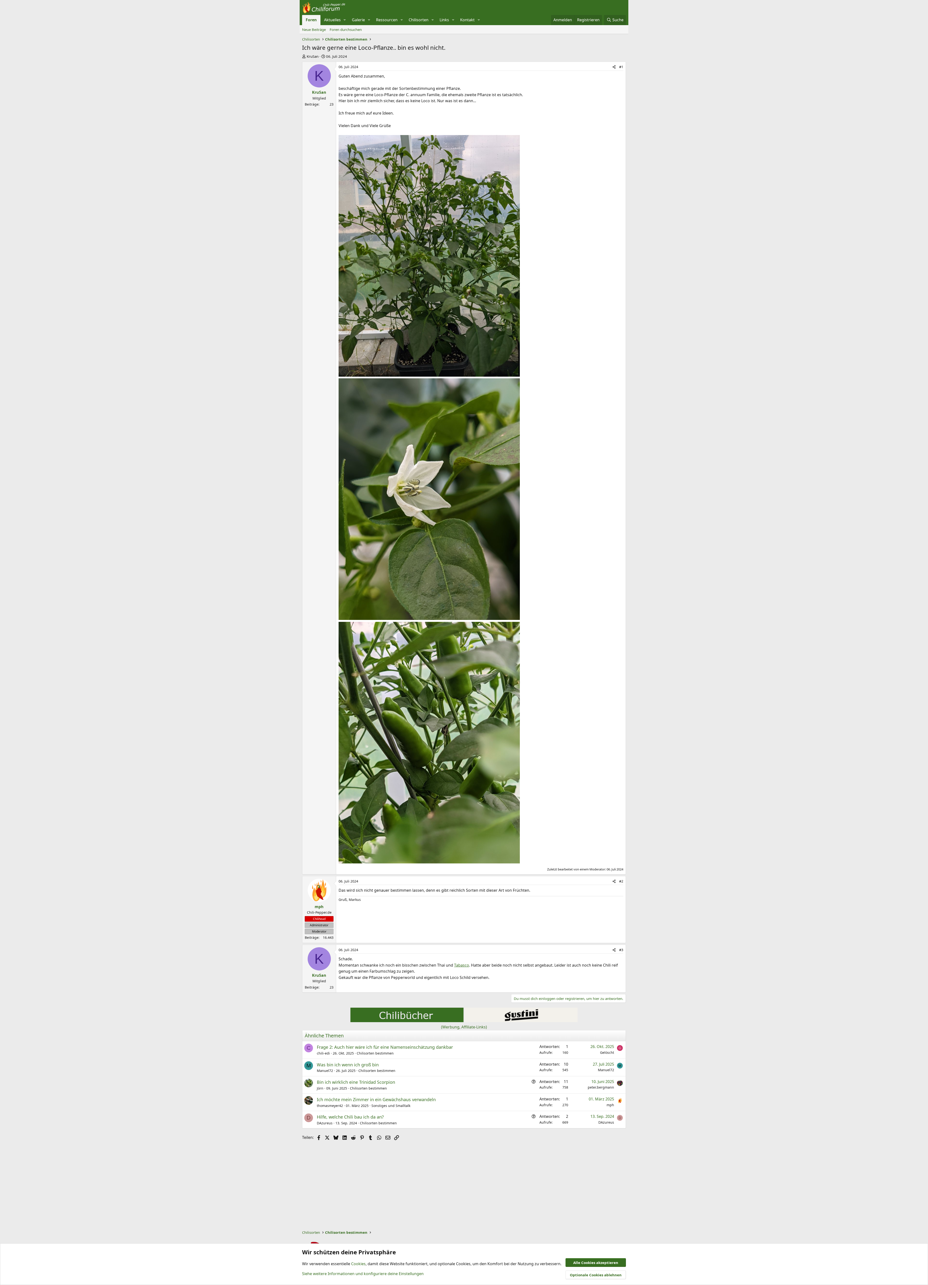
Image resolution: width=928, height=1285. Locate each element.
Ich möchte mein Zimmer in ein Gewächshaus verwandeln (376, 1099)
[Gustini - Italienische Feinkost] (521, 1020)
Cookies (358, 1263)
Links (444, 19)
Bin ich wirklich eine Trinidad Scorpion (356, 1082)
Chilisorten (418, 19)
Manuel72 (325, 1070)
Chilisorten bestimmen (375, 1053)
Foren (311, 19)
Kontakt (467, 19)
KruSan (313, 56)
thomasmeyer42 (330, 1105)
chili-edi (323, 1053)
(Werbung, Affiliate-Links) (464, 1027)
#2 (621, 881)
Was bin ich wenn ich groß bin (348, 1065)
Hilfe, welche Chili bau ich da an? (350, 1117)
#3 (621, 950)
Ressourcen (387, 19)
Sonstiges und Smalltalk (390, 1105)
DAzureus (325, 1123)
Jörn (320, 1088)
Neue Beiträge (314, 29)
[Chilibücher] (407, 1020)
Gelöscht (607, 1052)
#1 (621, 67)
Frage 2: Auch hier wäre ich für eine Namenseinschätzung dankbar (385, 1047)
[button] (344, 20)
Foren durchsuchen (346, 29)
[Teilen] (614, 67)
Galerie (358, 19)
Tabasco (461, 965)
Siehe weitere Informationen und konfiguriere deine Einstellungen (363, 1273)
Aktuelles (332, 19)
